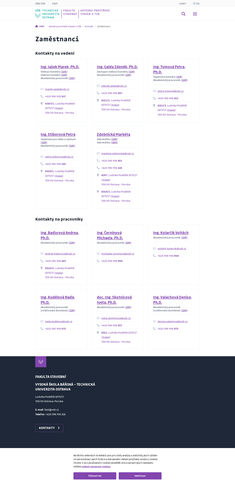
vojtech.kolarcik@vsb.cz (172, 248)
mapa (58, 108)
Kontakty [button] (47, 428)
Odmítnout (140, 475)
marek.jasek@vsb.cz (57, 89)
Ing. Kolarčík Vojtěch (171, 232)
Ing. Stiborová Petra (58, 134)
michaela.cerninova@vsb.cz (117, 253)
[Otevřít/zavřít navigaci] (195, 14)
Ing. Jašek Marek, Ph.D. (60, 66)
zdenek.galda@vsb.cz (114, 86)
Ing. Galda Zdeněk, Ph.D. (117, 66)
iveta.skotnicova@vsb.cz (116, 318)
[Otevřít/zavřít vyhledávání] (183, 14)
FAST (55, 3)
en (197, 3)
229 (64, 75)
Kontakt (89, 26)
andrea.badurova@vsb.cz (60, 253)
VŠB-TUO (40, 3)
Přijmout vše (94, 475)
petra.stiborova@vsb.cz (59, 156)
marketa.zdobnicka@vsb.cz (117, 153)
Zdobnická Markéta (113, 134)
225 (64, 71)
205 (114, 142)
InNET (182, 3)
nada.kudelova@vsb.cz (58, 321)
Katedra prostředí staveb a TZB (65, 26)
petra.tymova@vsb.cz (171, 91)
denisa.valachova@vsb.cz (173, 321)
